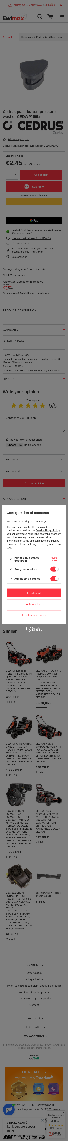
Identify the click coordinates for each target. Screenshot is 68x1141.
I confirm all (34, 592)
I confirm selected (34, 603)
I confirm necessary (34, 614)
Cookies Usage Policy (48, 530)
